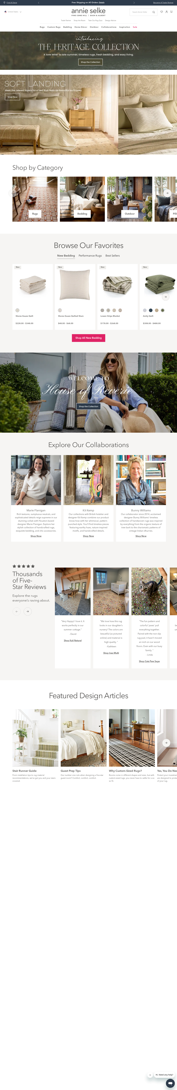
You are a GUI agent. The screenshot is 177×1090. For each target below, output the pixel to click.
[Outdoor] (129, 199)
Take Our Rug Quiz (95, 20)
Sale (135, 27)
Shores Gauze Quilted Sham (71, 316)
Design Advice (110, 20)
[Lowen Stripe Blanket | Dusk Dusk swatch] (102, 310)
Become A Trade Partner (163, 3)
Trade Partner (66, 20)
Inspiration (124, 27)
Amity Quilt (148, 316)
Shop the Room (79, 20)
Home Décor (81, 27)
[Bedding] (82, 199)
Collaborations (108, 27)
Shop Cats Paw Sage (149, 661)
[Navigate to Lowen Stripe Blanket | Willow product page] (117, 283)
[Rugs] (35, 199)
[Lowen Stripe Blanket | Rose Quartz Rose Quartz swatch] (120, 310)
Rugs (42, 27)
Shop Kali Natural (73, 641)
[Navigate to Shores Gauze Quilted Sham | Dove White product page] (75, 283)
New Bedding (66, 255)
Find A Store (12, 3)
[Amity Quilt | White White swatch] (145, 310)
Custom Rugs (54, 27)
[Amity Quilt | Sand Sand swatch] (156, 310)
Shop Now (36, 536)
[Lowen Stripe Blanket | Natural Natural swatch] (114, 310)
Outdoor (94, 27)
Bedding (67, 27)
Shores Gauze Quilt (24, 316)
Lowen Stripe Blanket (110, 316)
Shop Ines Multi (111, 653)
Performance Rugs (90, 255)
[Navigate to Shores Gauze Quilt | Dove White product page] (32, 283)
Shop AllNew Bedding (89, 338)
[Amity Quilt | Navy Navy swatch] (151, 310)
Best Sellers (113, 255)
